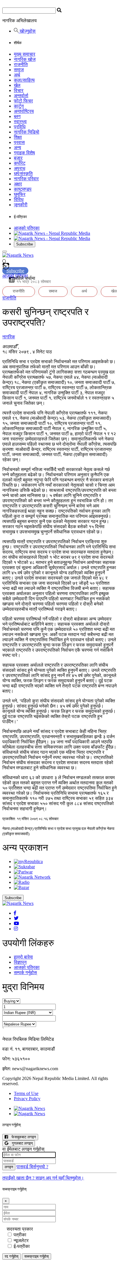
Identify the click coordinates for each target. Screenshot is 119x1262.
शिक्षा (18, 137)
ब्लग (17, 116)
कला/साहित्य (24, 80)
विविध (18, 199)
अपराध (19, 168)
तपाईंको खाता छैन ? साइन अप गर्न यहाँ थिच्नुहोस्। (43, 1177)
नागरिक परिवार (26, 178)
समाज (19, 69)
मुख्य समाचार (24, 54)
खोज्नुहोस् (27, 31)
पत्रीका (20, 1234)
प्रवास (19, 142)
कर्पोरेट (19, 163)
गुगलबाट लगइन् (20, 1143)
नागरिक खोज (25, 59)
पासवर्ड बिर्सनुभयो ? (32, 1166)
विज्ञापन (20, 962)
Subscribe (24, 244)
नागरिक (8, 336)
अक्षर (18, 183)
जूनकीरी (20, 204)
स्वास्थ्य (20, 121)
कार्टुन (19, 106)
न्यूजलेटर (21, 1240)
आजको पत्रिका (27, 228)
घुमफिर (19, 194)
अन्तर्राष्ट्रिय (24, 111)
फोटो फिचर (23, 100)
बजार (18, 157)
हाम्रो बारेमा (23, 957)
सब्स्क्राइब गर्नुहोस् (36, 1256)
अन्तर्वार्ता (21, 95)
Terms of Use (26, 1093)
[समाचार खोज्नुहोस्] (4, 262)
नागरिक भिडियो (26, 132)
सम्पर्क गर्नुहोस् (25, 972)
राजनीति (21, 64)
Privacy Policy (27, 1098)
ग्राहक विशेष (24, 152)
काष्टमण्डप (22, 189)
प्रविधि (19, 126)
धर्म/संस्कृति (23, 173)
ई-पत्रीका (22, 1246)
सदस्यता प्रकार (20, 1229)
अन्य (17, 147)
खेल (17, 85)
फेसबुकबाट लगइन (22, 1137)
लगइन (9, 1167)
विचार (18, 90)
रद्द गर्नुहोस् (11, 1256)
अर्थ (17, 74)
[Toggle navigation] (4, 251)
